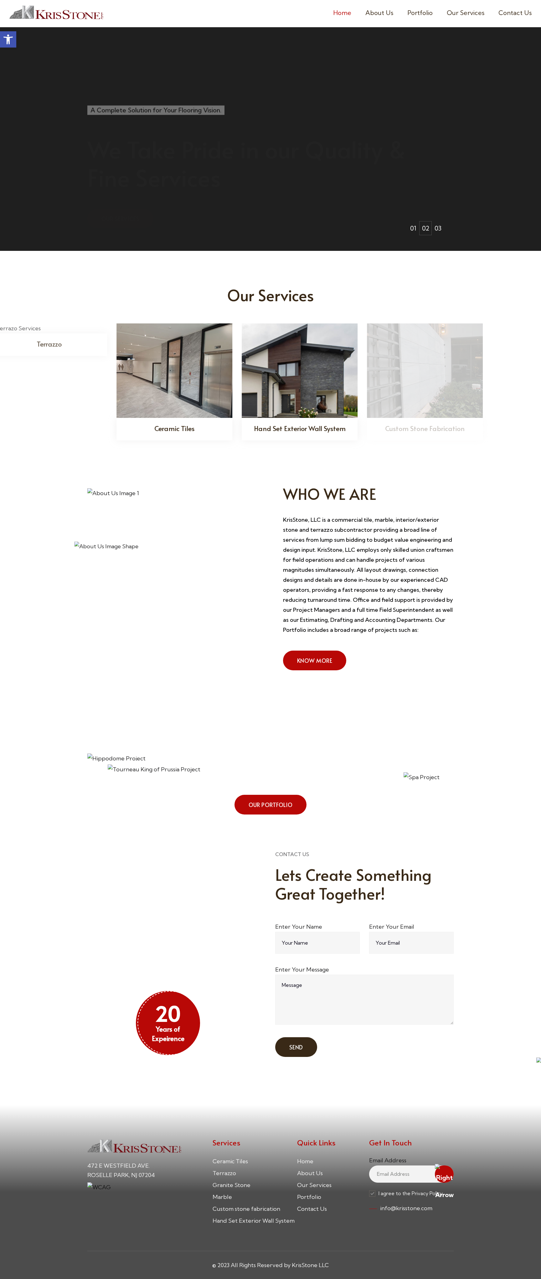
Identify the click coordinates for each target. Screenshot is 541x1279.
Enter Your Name (298, 926)
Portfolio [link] (420, 13)
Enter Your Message (302, 969)
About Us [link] (379, 13)
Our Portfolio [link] (123, 196)
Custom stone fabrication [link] (246, 1208)
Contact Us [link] (515, 13)
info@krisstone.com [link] (406, 1208)
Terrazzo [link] (224, 1173)
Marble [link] (222, 1196)
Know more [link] (314, 660)
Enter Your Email (391, 926)
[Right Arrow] (444, 1174)
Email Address (387, 1160)
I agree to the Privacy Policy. (411, 1193)
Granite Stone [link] (231, 1185)
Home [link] (342, 13)
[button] (413, 228)
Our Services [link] (465, 13)
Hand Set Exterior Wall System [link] (254, 1220)
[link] (8, 39)
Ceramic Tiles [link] (230, 1161)
